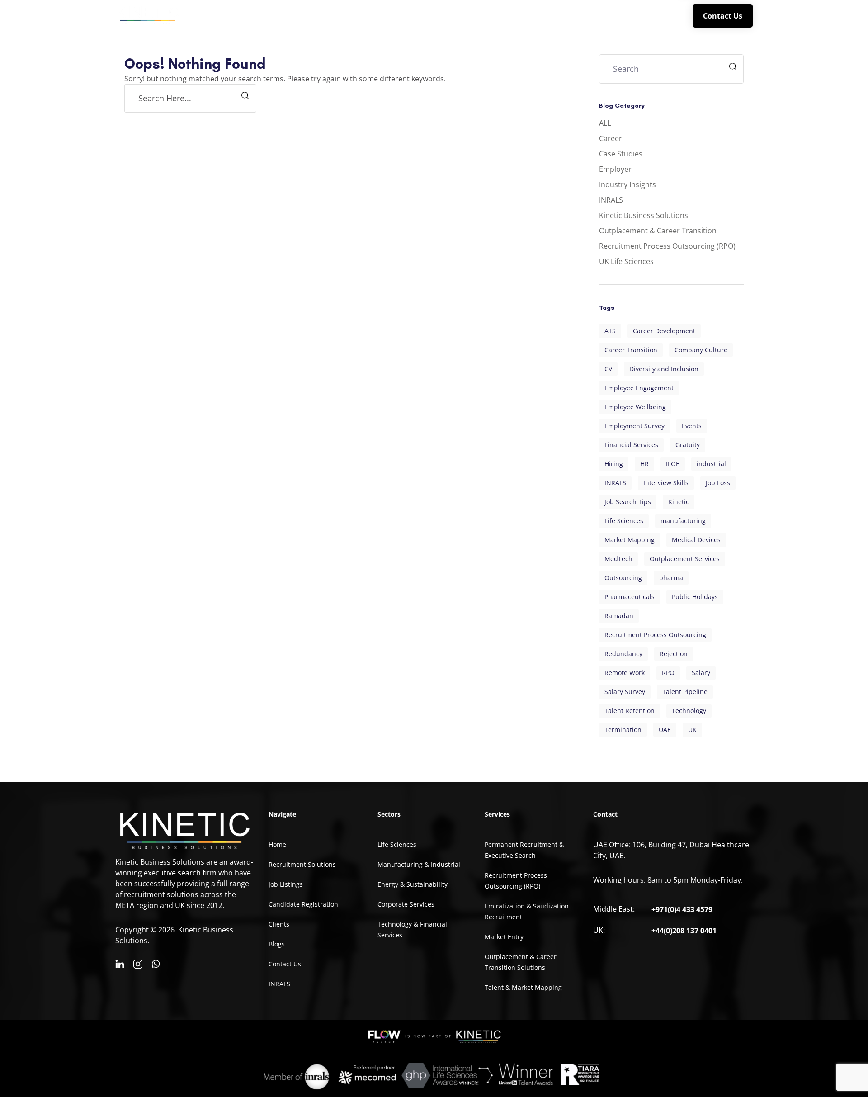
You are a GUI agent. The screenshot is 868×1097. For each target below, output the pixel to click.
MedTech (618, 558)
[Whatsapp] (155, 964)
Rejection (674, 653)
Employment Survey (634, 425)
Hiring (613, 463)
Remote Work (624, 672)
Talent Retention (629, 710)
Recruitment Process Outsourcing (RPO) (667, 246)
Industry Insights (627, 184)
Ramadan (618, 615)
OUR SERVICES (468, 15)
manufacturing (683, 520)
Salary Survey (624, 691)
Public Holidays (695, 596)
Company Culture (701, 349)
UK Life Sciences (626, 261)
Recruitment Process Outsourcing (655, 634)
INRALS (655, 15)
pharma (671, 577)
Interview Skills (666, 482)
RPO (668, 672)
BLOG (619, 15)
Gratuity (687, 444)
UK (692, 729)
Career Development (664, 330)
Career (610, 138)
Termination (623, 729)
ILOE (672, 463)
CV (608, 368)
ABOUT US (404, 15)
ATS (610, 330)
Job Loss (718, 482)
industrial (711, 463)
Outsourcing (623, 577)
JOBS (522, 15)
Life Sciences (623, 520)
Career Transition (630, 349)
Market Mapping (629, 539)
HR (644, 463)
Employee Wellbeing (635, 406)
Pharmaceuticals (629, 596)
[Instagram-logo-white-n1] (137, 964)
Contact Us (722, 16)
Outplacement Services (685, 558)
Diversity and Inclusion (663, 368)
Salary (701, 672)
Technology (689, 710)
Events (692, 425)
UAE (665, 729)
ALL (605, 123)
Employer (615, 169)
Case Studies (620, 154)
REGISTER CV (567, 15)
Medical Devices (696, 539)
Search (734, 67)
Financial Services (631, 444)
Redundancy (623, 653)
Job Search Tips (627, 501)
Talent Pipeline (685, 691)
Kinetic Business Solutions (643, 215)
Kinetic (678, 501)
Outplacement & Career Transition (658, 231)
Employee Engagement (639, 387)
